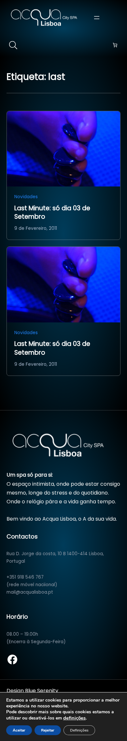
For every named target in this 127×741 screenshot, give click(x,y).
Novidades (26, 197)
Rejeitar (47, 730)
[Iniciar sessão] (116, 17)
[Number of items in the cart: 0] (114, 45)
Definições (79, 730)
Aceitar (19, 730)
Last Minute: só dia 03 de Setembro (52, 212)
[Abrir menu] (97, 18)
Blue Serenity (41, 690)
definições (74, 718)
